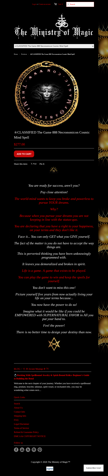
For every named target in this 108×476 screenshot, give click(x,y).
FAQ (16, 420)
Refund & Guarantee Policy (26, 432)
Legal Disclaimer (21, 424)
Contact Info (19, 412)
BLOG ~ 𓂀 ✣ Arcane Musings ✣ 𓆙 (31, 369)
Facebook (16, 449)
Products (24, 54)
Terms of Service (21, 428)
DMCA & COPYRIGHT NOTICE (30, 436)
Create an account (44, 4)
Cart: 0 (60, 4)
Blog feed (28, 449)
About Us (18, 408)
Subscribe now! (93, 468)
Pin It (42, 164)
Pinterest (40, 449)
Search (17, 403)
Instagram (34, 449)
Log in (34, 4)
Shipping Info (20, 416)
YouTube (22, 449)
